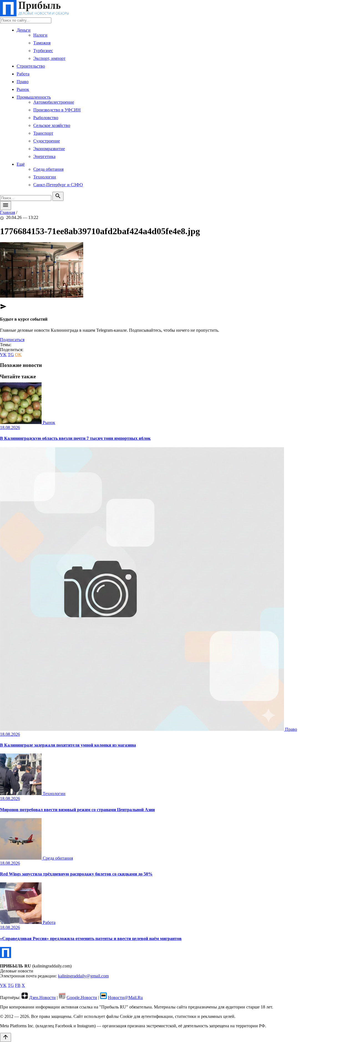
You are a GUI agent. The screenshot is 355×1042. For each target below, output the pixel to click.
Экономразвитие (49, 148)
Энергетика (44, 156)
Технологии (44, 177)
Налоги (40, 35)
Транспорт (43, 133)
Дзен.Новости (42, 997)
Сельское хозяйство (51, 125)
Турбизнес (43, 50)
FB (18, 985)
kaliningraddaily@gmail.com (83, 976)
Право (23, 81)
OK (18, 354)
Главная (7, 212)
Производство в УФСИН (57, 110)
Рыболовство (45, 117)
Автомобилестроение (53, 102)
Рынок (23, 89)
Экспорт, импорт (49, 58)
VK (3, 354)
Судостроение (46, 141)
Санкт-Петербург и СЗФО (58, 184)
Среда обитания (48, 169)
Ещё (21, 164)
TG (11, 354)
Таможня (41, 42)
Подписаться (12, 339)
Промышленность (34, 97)
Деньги (24, 30)
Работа (23, 73)
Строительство (31, 66)
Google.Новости (82, 997)
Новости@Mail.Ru (125, 997)
